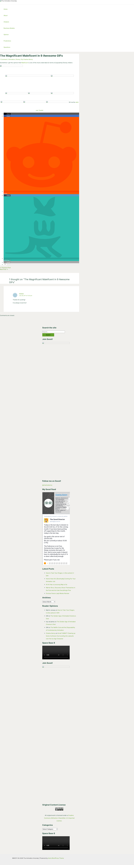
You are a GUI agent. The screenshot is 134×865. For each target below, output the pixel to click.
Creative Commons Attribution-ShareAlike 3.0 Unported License (59, 818)
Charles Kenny (50, 633)
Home (5, 9)
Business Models (9, 28)
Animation (11, 59)
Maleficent (24, 63)
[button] (7, 114)
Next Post (4, 269)
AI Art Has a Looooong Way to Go (56, 584)
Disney (18, 59)
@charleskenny (47, 485)
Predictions (7, 41)
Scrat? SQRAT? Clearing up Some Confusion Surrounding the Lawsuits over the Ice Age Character (60, 636)
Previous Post (5, 267)
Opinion (6, 34)
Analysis (6, 22)
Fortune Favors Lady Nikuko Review (57, 593)
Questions (7, 47)
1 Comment (3, 59)
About (5, 15)
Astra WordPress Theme (56, 858)
